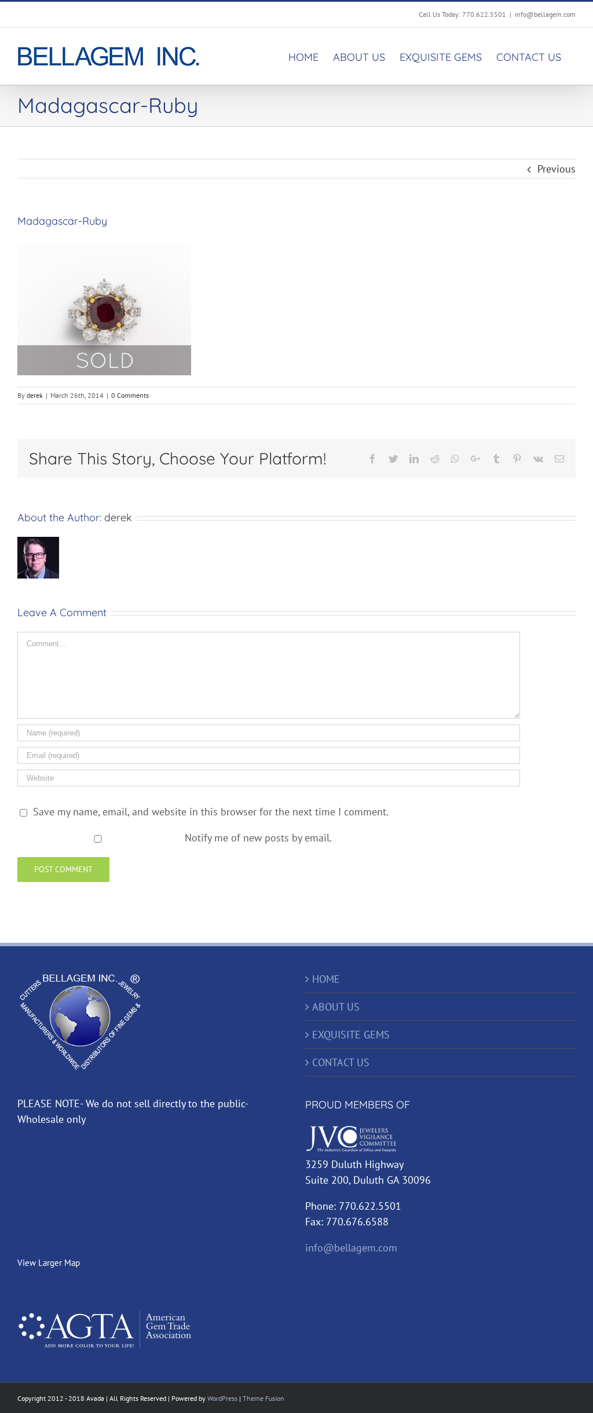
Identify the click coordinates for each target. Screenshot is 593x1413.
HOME (326, 979)
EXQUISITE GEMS (351, 1034)
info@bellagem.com (545, 14)
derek (35, 395)
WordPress (222, 1398)
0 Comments (130, 395)
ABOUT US (336, 1006)
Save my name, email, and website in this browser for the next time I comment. (211, 811)
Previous (556, 168)
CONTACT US (340, 1062)
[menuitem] (303, 56)
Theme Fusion (263, 1398)
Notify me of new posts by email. (258, 837)
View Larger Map (48, 1262)
